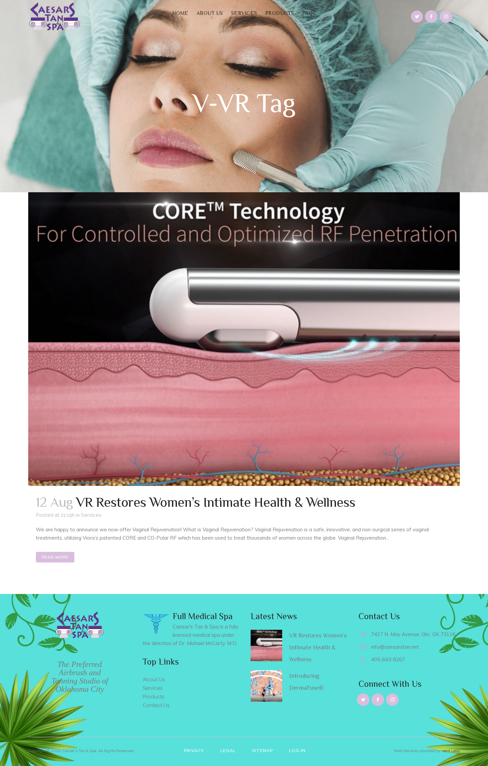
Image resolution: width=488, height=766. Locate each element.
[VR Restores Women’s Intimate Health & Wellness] (244, 339)
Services (91, 515)
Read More (55, 557)
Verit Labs (451, 750)
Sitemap (262, 750)
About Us (154, 679)
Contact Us (156, 705)
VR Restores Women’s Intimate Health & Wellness (215, 502)
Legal (228, 750)
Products (153, 697)
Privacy (194, 750)
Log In (297, 750)
